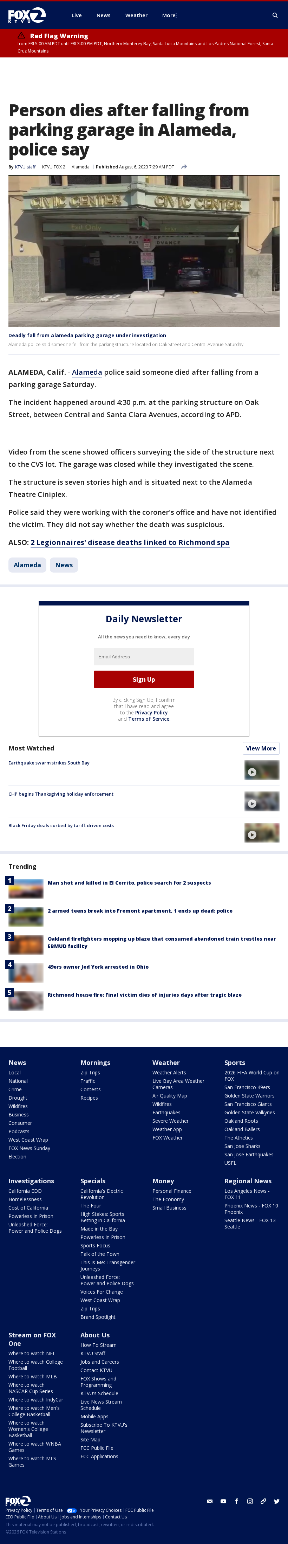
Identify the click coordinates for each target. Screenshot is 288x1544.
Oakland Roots (241, 1120)
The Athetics (238, 1137)
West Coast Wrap (28, 1139)
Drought (17, 1097)
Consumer (20, 1123)
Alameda (81, 167)
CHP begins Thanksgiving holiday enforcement (60, 794)
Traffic (87, 1081)
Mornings (95, 1062)
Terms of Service (148, 718)
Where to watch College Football (35, 1364)
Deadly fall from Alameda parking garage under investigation (87, 335)
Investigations (31, 1181)
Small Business (169, 1207)
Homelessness (25, 1199)
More (169, 15)
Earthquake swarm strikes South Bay (49, 763)
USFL (230, 1162)
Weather (166, 1062)
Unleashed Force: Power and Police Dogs (35, 1227)
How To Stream (98, 1345)
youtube (223, 1501)
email (210, 1501)
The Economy (168, 1199)
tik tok (263, 1501)
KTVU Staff (92, 1353)
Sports (234, 1062)
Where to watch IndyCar (35, 1399)
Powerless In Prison (30, 1216)
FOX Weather (167, 1137)
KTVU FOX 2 (53, 167)
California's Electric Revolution (101, 1194)
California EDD (25, 1191)
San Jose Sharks (242, 1146)
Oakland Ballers (242, 1129)
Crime (15, 1089)
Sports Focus (95, 1245)
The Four (90, 1205)
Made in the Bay (99, 1228)
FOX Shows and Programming (98, 1381)
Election (17, 1156)
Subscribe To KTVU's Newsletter (103, 1427)
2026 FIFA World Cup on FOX (252, 1075)
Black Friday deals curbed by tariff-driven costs (61, 825)
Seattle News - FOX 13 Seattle (250, 1223)
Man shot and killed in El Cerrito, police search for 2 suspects (129, 882)
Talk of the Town (99, 1254)
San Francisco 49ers (247, 1087)
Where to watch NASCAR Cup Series (30, 1388)
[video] (262, 770)
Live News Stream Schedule (101, 1404)
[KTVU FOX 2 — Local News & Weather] (31, 15)
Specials (92, 1181)
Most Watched (31, 748)
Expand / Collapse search (275, 15)
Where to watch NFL (31, 1353)
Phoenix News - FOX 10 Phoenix (251, 1208)
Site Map (90, 1439)
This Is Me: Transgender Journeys (107, 1265)
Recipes (89, 1097)
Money (163, 1181)
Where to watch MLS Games (32, 1461)
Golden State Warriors (249, 1095)
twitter (276, 1501)
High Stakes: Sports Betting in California (102, 1217)
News (64, 565)
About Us (95, 1335)
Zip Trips (90, 1072)
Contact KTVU (96, 1370)
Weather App (167, 1129)
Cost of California (28, 1207)
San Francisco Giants (248, 1104)
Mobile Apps (94, 1416)
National (18, 1081)
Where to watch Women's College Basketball (28, 1429)
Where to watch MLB (32, 1376)
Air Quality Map (169, 1095)
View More (261, 748)
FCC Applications (99, 1456)
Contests (90, 1089)
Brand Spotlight (98, 1317)
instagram (250, 1501)
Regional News (247, 1181)
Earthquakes (166, 1112)
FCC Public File (96, 1448)
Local (14, 1072)
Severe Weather (170, 1120)
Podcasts (19, 1131)
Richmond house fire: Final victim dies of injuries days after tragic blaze (145, 994)
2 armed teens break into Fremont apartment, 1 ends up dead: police (140, 910)
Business (18, 1114)
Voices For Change (101, 1291)
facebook (236, 1501)
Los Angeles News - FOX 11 (247, 1194)
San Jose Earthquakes (249, 1154)
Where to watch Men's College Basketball (34, 1411)
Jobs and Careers (99, 1361)
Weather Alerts (169, 1072)
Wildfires (18, 1106)
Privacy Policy (151, 712)
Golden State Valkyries (249, 1112)
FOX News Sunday (29, 1148)
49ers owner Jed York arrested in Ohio (98, 966)
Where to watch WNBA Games (34, 1446)
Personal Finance (171, 1191)
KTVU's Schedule (99, 1393)
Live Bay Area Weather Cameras (178, 1084)
